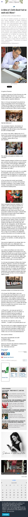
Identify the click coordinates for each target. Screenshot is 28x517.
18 (6, 495)
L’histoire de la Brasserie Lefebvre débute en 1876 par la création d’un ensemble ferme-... (17, 425)
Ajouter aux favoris (8, 357)
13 (14, 492)
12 (10, 492)
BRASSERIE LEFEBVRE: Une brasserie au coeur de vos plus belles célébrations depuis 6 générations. (13, 421)
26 (10, 497)
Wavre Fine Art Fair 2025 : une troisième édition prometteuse (14, 374)
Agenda (14, 480)
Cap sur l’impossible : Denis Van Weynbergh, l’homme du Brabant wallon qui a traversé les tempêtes (14, 401)
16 (25, 492)
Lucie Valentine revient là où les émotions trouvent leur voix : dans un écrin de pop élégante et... (17, 395)
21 (17, 495)
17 (2, 495)
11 (6, 492)
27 (14, 497)
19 (10, 495)
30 (25, 497)
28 (17, 497)
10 (2, 492)
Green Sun (5, 377)
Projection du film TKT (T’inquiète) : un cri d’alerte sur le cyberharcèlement (22, 375)
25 (6, 497)
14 (17, 492)
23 (25, 495)
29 (21, 497)
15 (21, 492)
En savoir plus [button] (10, 511)
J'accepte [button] (5, 514)
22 (21, 495)
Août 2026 (14, 482)
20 (14, 495)
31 (2, 499)
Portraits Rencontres (6, 388)
